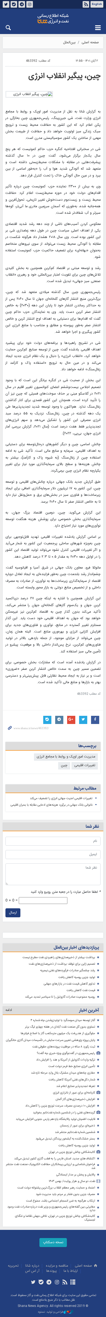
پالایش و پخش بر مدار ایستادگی (75, 1175)
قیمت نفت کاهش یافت (81, 990)
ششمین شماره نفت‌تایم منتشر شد (75, 1132)
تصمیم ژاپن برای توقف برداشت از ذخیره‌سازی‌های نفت (62, 964)
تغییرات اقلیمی (84, 765)
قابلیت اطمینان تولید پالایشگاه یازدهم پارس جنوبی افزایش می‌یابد (55, 1119)
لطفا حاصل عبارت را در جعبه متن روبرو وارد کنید (66, 892)
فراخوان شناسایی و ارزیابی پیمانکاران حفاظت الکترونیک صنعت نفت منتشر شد (50, 1166)
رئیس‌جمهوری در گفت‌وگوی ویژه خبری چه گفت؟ (66, 1053)
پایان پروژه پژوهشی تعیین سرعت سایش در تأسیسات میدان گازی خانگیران (50, 1040)
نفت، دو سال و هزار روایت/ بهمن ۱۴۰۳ (72, 1181)
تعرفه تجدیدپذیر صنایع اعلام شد (75, 1086)
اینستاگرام (29, 4)
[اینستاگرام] (57, 1283)
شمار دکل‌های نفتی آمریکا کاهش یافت (72, 1079)
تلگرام (21, 4)
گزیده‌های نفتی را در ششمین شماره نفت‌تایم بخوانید (64, 1112)
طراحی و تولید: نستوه (51, 1312)
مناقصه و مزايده (57, 1266)
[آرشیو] (72, 1283)
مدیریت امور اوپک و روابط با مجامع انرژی (66, 757)
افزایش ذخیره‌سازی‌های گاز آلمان (75, 1099)
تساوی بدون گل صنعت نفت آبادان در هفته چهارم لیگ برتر (60, 1027)
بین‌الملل (69, 42)
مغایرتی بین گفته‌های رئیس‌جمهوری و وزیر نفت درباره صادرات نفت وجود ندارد (51, 1208)
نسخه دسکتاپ (53, 1242)
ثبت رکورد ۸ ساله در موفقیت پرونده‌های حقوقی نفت (63, 1047)
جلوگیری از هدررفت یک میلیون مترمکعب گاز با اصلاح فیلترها (58, 1033)
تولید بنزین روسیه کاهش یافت (76, 977)
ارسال (13, 913)
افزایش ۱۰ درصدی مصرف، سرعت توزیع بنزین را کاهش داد (60, 1106)
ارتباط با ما (71, 1271)
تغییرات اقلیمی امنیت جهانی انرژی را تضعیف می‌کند (61, 798)
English (97, 4)
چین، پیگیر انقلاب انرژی (64, 76)
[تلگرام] (49, 1283)
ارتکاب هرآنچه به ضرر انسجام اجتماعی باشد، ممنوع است (60, 1201)
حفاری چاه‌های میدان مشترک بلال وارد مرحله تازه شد (63, 1073)
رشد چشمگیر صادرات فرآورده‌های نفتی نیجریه (67, 970)
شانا (53, 18)
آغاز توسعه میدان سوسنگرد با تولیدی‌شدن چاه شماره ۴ (63, 1020)
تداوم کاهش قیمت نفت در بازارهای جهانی (69, 984)
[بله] (41, 1283)
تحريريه (13, 1266)
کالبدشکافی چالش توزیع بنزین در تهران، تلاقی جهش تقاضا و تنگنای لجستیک (55, 1218)
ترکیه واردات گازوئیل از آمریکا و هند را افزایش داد (65, 1060)
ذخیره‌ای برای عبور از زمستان (77, 1125)
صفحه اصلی (90, 42)
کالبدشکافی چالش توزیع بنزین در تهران (72, 1152)
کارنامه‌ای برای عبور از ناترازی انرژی (74, 1093)
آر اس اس (32, 1271)
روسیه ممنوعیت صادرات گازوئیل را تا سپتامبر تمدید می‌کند (60, 997)
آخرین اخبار (89, 1010)
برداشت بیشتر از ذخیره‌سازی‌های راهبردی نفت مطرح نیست (59, 957)
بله (14, 4)
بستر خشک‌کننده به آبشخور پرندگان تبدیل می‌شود (65, 1139)
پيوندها (51, 1271)
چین (64, 765)
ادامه (8, 1010)
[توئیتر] (33, 1283)
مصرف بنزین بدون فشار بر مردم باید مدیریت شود (65, 1194)
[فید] (64, 1283)
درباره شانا (32, 1266)
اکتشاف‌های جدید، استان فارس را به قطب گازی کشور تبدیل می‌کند (54, 1158)
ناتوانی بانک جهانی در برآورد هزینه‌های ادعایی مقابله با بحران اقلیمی (51, 805)
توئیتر (6, 4)
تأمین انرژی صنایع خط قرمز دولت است (71, 1066)
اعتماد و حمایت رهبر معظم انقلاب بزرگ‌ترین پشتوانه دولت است (56, 1188)
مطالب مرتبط (84, 788)
